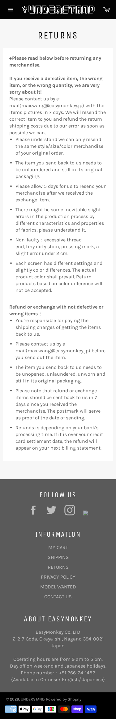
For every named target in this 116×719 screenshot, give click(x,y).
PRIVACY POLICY (58, 577)
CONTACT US (58, 597)
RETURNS (58, 567)
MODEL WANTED (58, 587)
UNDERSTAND (33, 699)
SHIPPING (58, 557)
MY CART (58, 547)
